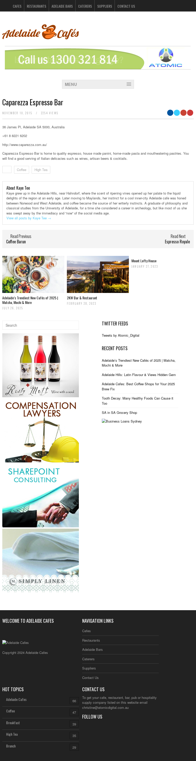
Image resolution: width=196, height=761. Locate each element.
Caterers (85, 6)
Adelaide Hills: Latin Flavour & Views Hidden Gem (139, 374)
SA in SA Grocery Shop (119, 412)
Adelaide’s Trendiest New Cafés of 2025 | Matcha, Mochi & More (30, 300)
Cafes (17, 6)
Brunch (11, 745)
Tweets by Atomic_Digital (120, 335)
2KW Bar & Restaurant (82, 297)
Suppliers (104, 6)
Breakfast (13, 722)
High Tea (40, 169)
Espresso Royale (177, 241)
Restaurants (36, 6)
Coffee (21, 169)
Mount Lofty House (143, 260)
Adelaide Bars (62, 6)
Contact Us (126, 6)
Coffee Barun (16, 241)
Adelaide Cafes (16, 699)
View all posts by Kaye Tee (28, 217)
